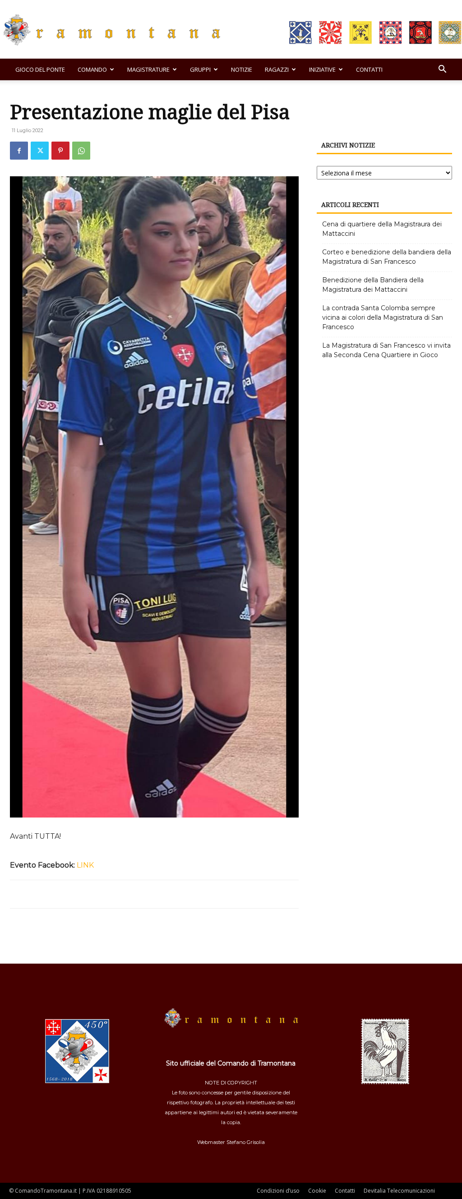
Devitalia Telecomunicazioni (399, 1190)
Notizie (241, 69)
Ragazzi (277, 69)
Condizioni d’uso (278, 1190)
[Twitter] (40, 151)
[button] (442, 70)
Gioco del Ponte (40, 69)
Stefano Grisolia (245, 1142)
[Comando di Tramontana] (231, 30)
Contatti (369, 69)
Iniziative (322, 69)
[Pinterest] (60, 151)
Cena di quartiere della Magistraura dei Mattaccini (382, 229)
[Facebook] (19, 151)
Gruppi (200, 69)
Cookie (317, 1190)
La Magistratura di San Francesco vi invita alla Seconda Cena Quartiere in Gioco (386, 350)
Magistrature (148, 69)
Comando (92, 69)
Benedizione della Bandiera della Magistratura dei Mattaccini (373, 285)
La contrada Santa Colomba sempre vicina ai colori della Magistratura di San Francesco (382, 317)
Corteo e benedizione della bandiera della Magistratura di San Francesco (386, 257)
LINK (85, 865)
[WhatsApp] (81, 151)
